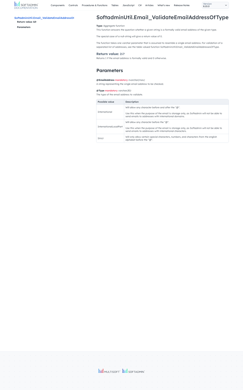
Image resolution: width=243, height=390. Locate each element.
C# (140, 5)
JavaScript (128, 5)
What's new (164, 5)
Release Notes (182, 5)
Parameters (23, 27)
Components (58, 5)
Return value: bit (26, 21)
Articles (149, 5)
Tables (115, 5)
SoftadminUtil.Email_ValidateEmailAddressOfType (47, 18)
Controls (73, 5)
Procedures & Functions (94, 5)
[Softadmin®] (26, 8)
